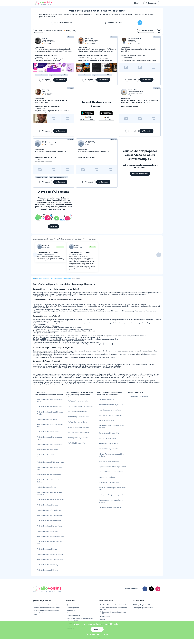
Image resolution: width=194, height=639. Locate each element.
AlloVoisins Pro (71, 610)
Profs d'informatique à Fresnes (47, 505)
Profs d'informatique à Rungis (47, 549)
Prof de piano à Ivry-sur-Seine (78, 438)
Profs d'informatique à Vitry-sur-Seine (49, 407)
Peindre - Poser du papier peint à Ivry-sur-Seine (111, 455)
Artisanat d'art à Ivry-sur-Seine (109, 482)
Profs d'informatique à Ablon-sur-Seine (50, 559)
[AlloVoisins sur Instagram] (157, 588)
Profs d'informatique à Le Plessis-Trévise (50, 500)
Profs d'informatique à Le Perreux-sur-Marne (50, 438)
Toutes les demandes (73, 613)
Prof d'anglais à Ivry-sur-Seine (77, 411)
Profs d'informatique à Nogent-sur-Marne (49, 456)
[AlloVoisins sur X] (151, 588)
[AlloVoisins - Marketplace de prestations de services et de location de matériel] (43, 4)
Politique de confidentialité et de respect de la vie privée (113, 608)
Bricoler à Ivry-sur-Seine (106, 399)
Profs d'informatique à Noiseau (47, 570)
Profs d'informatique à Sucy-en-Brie (49, 475)
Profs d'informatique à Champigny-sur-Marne (50, 400)
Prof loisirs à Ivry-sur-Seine (76, 443)
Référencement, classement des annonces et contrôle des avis (113, 613)
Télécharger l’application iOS (141, 605)
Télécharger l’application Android (143, 607)
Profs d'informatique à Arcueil (47, 487)
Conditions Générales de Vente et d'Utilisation (113, 605)
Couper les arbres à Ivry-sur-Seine (110, 507)
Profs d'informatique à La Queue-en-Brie (50, 536)
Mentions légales (105, 616)
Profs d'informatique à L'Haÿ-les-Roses (50, 444)
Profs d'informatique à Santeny (47, 565)
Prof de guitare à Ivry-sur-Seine (78, 432)
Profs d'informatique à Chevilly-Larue (49, 510)
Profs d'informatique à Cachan (47, 450)
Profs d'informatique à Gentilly (47, 531)
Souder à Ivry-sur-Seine (106, 420)
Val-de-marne (67, 278)
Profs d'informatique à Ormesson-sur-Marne (50, 543)
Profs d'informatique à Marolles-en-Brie (50, 554)
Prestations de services (42, 278)
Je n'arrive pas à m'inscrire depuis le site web (46, 610)
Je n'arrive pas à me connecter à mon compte (47, 607)
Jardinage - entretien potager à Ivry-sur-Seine (112, 489)
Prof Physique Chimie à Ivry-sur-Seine (80, 406)
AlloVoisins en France (73, 621)
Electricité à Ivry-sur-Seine (107, 438)
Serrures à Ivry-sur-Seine (107, 477)
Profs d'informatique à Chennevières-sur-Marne (49, 493)
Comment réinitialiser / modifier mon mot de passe (47, 614)
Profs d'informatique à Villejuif (47, 419)
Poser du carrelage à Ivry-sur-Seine (110, 415)
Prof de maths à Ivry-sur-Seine (78, 401)
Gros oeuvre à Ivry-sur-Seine (108, 443)
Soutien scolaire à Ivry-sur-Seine (78, 427)
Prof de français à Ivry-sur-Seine (78, 417)
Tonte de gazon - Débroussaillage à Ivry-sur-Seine (112, 501)
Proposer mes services (73, 615)
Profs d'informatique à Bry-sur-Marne (49, 526)
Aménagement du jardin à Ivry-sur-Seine (112, 495)
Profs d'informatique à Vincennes (48, 432)
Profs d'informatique (56, 278)
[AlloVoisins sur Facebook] (144, 588)
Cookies (102, 619)
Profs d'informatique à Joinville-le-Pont (50, 515)
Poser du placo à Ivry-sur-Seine (109, 461)
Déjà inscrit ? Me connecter (97, 634)
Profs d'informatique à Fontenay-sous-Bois (50, 425)
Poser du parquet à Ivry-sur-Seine (110, 410)
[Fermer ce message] (189, 624)
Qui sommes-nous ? (73, 605)
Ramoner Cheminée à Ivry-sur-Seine (111, 472)
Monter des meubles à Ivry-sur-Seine (111, 405)
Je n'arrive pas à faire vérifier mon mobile (45, 605)
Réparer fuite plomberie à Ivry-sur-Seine (112, 466)
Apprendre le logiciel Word (138, 396)
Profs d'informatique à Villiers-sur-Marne (50, 462)
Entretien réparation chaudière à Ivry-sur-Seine (111, 427)
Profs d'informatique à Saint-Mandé (49, 521)
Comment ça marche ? (73, 607)
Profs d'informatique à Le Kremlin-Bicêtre (48, 481)
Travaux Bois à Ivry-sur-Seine (108, 449)
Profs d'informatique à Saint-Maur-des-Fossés (50, 413)
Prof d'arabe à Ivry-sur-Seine (77, 422)
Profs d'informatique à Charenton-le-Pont (49, 468)
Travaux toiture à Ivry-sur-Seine (109, 433)
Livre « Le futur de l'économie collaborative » (80, 618)
